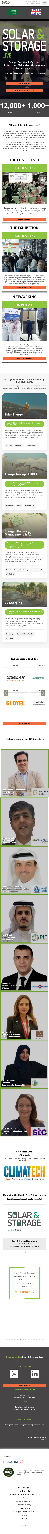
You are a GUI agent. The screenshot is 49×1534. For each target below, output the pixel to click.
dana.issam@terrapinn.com (24, 1409)
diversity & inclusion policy (24, 1501)
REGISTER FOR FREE (24, 358)
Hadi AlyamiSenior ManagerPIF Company (8, 937)
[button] (6, 1339)
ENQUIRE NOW (24, 83)
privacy (24, 1515)
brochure (25, 1525)
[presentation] (23, 1252)
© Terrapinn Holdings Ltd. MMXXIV (24, 1512)
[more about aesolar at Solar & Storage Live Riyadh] (15, 702)
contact (24, 1522)
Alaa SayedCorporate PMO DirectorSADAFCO (12, 985)
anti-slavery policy (24, 1491)
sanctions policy (24, 1508)
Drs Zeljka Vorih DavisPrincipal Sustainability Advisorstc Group (14, 1131)
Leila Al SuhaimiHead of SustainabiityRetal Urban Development (12, 1034)
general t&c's (24, 1518)
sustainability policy (24, 1505)
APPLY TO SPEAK (24, 220)
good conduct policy (24, 1488)
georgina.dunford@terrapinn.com (31, 1425)
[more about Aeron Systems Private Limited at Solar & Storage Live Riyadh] (15, 678)
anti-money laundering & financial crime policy (25, 1494)
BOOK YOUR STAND (24, 287)
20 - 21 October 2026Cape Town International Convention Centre (24, 1244)
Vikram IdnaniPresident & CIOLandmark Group (9, 840)
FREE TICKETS (24, 1385)
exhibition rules (24, 1498)
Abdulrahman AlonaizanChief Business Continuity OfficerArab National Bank (15, 888)
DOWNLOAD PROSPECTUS (25, 90)
